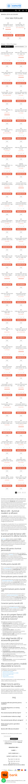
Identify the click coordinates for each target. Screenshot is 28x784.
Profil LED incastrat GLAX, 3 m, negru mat (21, 53)
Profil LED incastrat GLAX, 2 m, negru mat (21, 385)
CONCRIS (21, 164)
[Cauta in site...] (26, 10)
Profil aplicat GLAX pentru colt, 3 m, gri (21, 312)
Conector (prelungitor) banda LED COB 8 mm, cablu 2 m (21, 203)
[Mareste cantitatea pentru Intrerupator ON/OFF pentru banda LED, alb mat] (23, 372)
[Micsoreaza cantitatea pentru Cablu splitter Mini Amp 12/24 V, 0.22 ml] (19, 171)
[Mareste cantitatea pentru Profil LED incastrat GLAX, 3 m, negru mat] (23, 61)
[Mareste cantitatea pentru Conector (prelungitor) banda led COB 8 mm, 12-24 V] (9, 226)
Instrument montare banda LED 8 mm (7, 367)
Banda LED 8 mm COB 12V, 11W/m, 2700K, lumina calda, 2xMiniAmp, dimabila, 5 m (7, 256)
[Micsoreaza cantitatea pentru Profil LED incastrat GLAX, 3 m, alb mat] (5, 299)
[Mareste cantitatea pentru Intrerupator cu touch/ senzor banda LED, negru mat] (9, 392)
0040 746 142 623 (15, 761)
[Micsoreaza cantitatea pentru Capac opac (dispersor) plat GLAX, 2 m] (5, 355)
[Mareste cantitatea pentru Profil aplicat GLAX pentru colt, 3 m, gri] (23, 317)
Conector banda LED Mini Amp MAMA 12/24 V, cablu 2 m (21, 239)
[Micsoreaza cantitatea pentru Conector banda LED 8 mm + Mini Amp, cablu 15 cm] (5, 448)
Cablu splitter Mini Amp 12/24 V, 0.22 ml (21, 166)
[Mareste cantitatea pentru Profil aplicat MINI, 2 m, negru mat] (9, 317)
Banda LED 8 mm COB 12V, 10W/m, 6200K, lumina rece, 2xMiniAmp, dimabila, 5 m (21, 477)
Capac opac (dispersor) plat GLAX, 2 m (7, 347)
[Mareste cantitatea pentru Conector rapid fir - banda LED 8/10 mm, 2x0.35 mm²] (9, 483)
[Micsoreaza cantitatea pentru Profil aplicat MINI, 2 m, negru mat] (5, 317)
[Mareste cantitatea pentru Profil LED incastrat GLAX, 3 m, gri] (23, 153)
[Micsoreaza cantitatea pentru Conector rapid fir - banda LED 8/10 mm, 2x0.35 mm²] (5, 483)
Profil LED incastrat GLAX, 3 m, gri (21, 148)
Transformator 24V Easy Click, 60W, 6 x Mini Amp (21, 274)
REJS (7, 475)
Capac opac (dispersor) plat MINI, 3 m (7, 73)
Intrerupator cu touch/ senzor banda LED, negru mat (7, 385)
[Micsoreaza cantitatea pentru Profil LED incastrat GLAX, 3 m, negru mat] (19, 61)
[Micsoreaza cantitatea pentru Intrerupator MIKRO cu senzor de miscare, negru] (19, 410)
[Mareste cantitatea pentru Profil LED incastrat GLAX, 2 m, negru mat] (23, 392)
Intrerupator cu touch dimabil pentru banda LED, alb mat (21, 347)
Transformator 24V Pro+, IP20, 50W (7, 404)
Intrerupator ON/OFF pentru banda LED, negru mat (7, 203)
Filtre (8, 46)
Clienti (13, 750)
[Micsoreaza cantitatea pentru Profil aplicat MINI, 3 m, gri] (5, 118)
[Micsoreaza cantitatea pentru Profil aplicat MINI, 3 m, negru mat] (5, 171)
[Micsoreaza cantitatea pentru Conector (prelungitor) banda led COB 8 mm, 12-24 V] (5, 226)
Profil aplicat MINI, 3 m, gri (7, 110)
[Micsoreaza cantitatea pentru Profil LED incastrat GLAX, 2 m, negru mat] (19, 392)
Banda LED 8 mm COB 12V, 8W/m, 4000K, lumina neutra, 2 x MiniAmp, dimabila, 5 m (21, 442)
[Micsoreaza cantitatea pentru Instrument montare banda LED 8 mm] (5, 372)
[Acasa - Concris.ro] (14, 6)
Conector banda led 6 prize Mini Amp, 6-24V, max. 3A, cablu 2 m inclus (21, 183)
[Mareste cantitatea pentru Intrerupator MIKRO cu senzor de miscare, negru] (23, 410)
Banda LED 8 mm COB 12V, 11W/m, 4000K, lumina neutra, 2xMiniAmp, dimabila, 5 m (7, 274)
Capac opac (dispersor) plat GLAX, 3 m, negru (21, 221)
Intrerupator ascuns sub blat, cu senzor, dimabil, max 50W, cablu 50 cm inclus (8, 25)
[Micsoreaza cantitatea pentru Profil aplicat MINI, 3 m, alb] (5, 335)
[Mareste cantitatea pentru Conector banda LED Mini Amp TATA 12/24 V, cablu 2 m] (23, 118)
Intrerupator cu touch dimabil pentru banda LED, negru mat (7, 183)
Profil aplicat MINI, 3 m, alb (7, 329)
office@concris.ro (14, 763)
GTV (8, 23)
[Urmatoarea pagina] (25, 492)
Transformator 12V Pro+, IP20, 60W (7, 130)
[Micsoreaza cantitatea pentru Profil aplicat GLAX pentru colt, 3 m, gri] (19, 317)
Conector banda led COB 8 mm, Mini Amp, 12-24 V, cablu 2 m (7, 53)
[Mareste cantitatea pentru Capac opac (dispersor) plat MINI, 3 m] (9, 80)
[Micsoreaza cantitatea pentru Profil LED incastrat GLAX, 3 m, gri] (19, 153)
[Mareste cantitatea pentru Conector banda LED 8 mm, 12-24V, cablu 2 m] (23, 136)
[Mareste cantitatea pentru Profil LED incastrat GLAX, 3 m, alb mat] (9, 299)
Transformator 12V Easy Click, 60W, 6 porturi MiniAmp (19, 25)
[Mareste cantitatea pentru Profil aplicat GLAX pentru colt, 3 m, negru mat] (23, 262)
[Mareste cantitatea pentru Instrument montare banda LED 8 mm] (9, 372)
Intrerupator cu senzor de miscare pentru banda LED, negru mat (21, 422)
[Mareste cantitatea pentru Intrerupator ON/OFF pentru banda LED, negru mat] (9, 209)
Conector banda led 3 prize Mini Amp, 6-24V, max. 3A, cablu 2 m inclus (7, 239)
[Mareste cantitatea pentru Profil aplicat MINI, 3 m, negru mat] (9, 171)
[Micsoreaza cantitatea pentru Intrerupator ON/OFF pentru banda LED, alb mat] (19, 372)
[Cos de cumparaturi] (23, 10)
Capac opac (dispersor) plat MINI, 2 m (7, 148)
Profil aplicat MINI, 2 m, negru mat (7, 312)
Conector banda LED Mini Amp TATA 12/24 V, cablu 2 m (21, 110)
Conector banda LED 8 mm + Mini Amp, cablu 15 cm (7, 442)
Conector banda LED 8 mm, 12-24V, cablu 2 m (21, 130)
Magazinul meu (13, 747)
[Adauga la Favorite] (8, 38)
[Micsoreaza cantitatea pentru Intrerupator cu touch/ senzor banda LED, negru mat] (5, 392)
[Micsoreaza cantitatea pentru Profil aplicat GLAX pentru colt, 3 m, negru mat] (19, 262)
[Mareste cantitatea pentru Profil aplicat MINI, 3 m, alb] (9, 335)
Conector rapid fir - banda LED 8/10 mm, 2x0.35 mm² (7, 477)
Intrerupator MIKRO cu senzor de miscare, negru (21, 404)
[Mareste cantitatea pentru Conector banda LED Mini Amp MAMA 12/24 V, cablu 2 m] (23, 244)
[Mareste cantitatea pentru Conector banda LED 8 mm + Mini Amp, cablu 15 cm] (9, 448)
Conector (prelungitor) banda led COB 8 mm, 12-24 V (7, 221)
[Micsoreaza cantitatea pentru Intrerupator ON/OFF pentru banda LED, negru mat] (5, 209)
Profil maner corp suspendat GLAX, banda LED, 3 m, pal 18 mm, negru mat (7, 460)
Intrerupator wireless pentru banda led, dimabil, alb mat (21, 294)
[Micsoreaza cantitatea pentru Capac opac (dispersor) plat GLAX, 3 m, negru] (19, 226)
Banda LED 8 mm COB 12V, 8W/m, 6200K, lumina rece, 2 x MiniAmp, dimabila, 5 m (7, 422)
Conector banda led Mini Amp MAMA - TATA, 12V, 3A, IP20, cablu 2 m (21, 93)
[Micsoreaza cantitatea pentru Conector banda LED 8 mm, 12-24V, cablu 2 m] (19, 136)
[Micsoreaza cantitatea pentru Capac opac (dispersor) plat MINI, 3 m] (5, 80)
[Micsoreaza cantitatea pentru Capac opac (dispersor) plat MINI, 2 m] (5, 153)
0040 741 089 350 (15, 759)
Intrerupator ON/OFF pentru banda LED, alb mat (21, 367)
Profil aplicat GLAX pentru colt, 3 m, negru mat (21, 256)
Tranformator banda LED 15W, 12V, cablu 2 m (21, 329)
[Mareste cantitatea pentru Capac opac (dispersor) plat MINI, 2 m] (9, 153)
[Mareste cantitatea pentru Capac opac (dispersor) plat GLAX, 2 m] (9, 355)
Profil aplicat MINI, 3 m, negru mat (7, 166)
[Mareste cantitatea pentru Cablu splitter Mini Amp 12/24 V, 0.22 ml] (23, 171)
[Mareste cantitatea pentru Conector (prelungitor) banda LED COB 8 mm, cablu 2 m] (23, 209)
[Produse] (2, 11)
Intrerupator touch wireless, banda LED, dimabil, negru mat (21, 460)
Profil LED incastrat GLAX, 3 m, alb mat (7, 294)
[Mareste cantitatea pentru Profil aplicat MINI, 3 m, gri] (9, 118)
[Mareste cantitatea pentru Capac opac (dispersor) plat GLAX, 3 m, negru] (23, 226)
